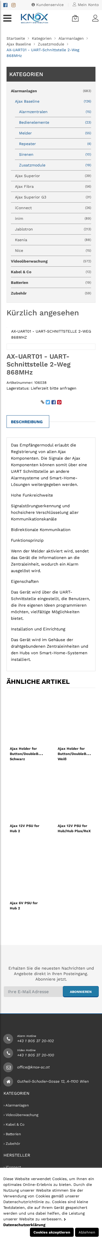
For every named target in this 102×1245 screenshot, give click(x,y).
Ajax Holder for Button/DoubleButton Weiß (77, 754)
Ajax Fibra (53, 186)
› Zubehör (12, 1144)
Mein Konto (87, 4)
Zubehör (51, 293)
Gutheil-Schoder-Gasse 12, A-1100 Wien (53, 1081)
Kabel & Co (51, 272)
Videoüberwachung (51, 261)
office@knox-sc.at (33, 1067)
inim (53, 218)
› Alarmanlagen (16, 1105)
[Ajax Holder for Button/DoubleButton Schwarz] (27, 718)
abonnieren (81, 992)
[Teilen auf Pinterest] (59, 402)
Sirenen (55, 154)
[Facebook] (5, 5)
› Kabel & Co (14, 1124)
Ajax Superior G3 (53, 197)
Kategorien (42, 38)
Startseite (16, 38)
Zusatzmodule (51, 44)
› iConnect (12, 1167)
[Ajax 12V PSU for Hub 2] (27, 795)
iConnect (53, 208)
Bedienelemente (55, 122)
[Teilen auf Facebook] (53, 402)
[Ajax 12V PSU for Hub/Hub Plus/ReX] (75, 795)
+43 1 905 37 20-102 (35, 1041)
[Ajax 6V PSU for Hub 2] (27, 872)
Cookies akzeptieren (51, 1232)
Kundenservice (49, 4)
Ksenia (53, 240)
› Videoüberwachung (21, 1115)
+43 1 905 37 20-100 (35, 1055)
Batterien (51, 282)
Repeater (55, 144)
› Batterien (12, 1134)
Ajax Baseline (19, 44)
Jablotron (53, 229)
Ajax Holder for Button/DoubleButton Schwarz (29, 754)
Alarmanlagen (71, 38)
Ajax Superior (53, 176)
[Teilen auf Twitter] (48, 402)
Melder (55, 133)
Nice (53, 250)
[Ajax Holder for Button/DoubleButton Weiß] (75, 718)
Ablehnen (87, 1232)
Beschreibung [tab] (27, 421)
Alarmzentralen (55, 111)
